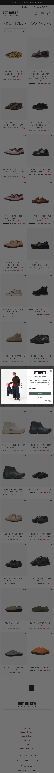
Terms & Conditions (48, 400)
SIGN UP (40, 393)
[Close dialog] (51, 371)
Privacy (50, 401)
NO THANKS (40, 397)
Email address (32, 388)
